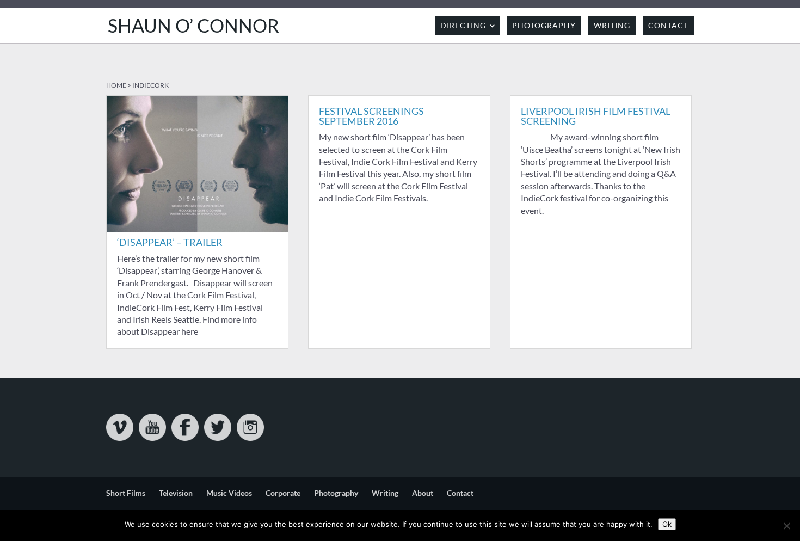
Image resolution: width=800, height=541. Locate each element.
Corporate (283, 492)
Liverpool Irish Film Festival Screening (595, 116)
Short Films (125, 492)
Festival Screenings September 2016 (371, 116)
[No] (786, 525)
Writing (612, 25)
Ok (667, 524)
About (422, 492)
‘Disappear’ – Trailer (170, 242)
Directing (463, 25)
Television (176, 492)
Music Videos (229, 492)
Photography (544, 25)
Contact (668, 25)
